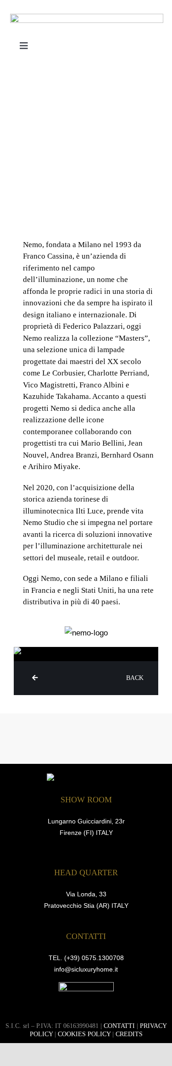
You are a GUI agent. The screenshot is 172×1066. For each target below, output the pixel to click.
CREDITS (129, 1034)
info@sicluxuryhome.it (86, 969)
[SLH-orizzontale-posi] (86, 17)
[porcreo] (86, 986)
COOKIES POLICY (84, 1034)
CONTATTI (119, 1025)
